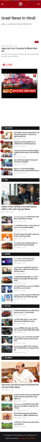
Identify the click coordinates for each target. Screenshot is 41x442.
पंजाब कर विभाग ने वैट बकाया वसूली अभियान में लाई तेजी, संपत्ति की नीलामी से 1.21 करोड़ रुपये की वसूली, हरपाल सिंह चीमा (26, 135)
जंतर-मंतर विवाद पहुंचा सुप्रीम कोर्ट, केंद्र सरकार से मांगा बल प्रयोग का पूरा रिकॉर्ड (26, 161)
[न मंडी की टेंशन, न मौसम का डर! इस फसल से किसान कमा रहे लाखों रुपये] (6, 425)
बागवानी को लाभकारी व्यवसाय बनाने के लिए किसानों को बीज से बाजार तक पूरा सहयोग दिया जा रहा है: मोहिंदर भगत (26, 397)
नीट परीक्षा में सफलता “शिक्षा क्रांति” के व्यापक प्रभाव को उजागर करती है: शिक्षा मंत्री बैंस (26, 235)
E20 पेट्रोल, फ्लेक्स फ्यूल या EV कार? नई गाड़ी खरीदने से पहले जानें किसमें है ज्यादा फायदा (25, 320)
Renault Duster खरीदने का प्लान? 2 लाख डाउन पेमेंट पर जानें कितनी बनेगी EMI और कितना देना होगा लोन (26, 348)
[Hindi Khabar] (20, 4)
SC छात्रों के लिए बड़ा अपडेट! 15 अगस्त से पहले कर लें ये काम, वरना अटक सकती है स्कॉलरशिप (26, 227)
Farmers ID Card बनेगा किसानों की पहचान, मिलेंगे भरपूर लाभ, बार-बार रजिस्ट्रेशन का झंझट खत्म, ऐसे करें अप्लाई (26, 406)
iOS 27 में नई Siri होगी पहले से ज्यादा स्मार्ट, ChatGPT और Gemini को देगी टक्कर (24, 260)
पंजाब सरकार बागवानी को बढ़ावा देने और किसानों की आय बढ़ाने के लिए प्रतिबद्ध (20, 386)
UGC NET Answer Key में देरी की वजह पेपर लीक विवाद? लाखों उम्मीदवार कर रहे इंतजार (26, 218)
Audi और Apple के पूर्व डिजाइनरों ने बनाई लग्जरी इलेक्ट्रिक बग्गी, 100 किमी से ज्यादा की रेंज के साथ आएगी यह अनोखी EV (26, 270)
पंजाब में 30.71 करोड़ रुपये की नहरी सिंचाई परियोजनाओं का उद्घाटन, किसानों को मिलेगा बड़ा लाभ (26, 170)
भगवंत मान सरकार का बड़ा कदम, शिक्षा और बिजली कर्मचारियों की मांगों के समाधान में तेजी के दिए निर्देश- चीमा (26, 153)
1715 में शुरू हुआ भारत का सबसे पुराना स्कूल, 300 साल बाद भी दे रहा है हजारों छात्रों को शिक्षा (26, 244)
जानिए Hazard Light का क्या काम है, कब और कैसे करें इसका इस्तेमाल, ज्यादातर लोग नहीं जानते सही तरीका (26, 339)
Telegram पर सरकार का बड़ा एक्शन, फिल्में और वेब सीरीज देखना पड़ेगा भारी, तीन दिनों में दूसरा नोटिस (26, 296)
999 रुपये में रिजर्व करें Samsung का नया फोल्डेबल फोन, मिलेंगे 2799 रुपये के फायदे (26, 287)
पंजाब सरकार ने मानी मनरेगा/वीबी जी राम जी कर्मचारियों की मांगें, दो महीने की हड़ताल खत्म (25, 143)
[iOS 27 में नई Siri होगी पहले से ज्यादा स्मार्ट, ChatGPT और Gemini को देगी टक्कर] (6, 261)
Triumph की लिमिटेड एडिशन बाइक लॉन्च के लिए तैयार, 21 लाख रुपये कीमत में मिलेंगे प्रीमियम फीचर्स (26, 329)
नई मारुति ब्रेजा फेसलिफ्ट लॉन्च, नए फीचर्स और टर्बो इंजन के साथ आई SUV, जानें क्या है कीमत (26, 312)
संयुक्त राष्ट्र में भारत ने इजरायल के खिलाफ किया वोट (19, 50)
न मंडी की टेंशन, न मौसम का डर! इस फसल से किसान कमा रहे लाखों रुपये (26, 423)
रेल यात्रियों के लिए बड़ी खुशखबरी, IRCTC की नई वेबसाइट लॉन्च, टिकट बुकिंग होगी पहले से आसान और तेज (26, 279)
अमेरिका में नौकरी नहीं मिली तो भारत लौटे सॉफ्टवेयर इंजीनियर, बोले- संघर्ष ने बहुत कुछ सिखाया (19, 208)
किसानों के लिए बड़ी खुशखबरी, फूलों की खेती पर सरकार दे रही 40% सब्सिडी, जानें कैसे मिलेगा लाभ (26, 415)
